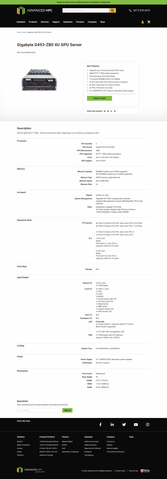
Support (109, 445)
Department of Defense (92, 448)
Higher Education (90, 445)
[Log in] (143, 22)
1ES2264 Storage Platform (49, 441)
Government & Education (115, 452)
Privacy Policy (120, 471)
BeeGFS (20, 441)
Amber (19, 452)
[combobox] (85, 10)
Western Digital (67, 441)
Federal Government (91, 441)
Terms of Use (133, 471)
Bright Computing (23, 445)
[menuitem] (21, 22)
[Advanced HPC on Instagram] (146, 424)
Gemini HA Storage (46, 455)
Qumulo (20, 448)
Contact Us (111, 441)
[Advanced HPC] (34, 10)
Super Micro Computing (70, 452)
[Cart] (148, 22)
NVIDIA (64, 445)
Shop (24, 32)
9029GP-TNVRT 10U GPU (48, 452)
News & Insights (112, 448)
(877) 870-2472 (141, 10)
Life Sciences (88, 455)
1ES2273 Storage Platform (49, 445)
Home (19, 32)
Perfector (20, 455)
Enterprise (88, 452)
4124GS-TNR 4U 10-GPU (48, 448)
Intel (63, 448)
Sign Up (67, 410)
